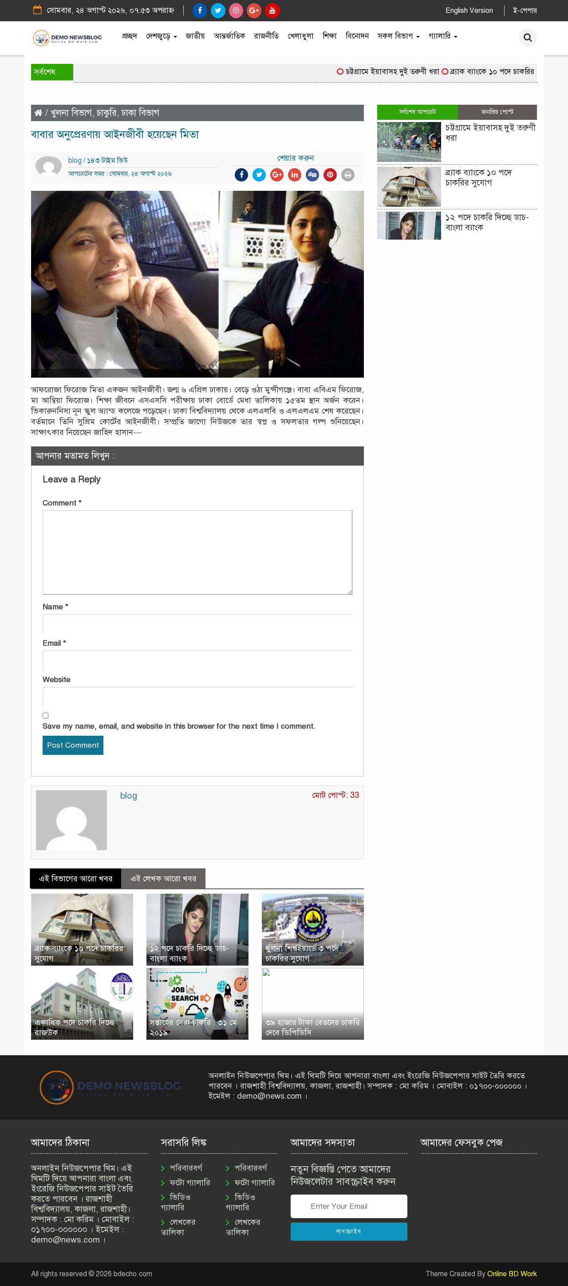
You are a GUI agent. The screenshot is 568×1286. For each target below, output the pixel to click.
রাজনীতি (266, 36)
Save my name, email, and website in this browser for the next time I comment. (179, 726)
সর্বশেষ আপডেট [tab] (417, 112)
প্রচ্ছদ (129, 36)
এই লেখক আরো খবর (163, 879)
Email (54, 643)
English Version (469, 10)
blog (75, 160)
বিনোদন (357, 36)
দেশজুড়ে (159, 36)
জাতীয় (195, 36)
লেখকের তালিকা (178, 1227)
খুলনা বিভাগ (71, 112)
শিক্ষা (330, 36)
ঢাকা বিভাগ (140, 112)
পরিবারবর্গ (186, 1168)
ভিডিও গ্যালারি (175, 1202)
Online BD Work (512, 1274)
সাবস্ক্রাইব (349, 1231)
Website (57, 679)
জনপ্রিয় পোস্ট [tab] (497, 112)
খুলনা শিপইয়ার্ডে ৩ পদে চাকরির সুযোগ (302, 953)
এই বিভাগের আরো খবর (76, 879)
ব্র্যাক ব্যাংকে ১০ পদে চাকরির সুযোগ (483, 71)
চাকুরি (107, 112)
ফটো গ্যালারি (190, 1182)
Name (55, 606)
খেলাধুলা (301, 36)
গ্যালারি (441, 36)
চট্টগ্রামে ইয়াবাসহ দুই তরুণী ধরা (373, 71)
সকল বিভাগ (396, 36)
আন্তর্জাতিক (229, 36)
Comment (62, 503)
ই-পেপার (525, 10)
